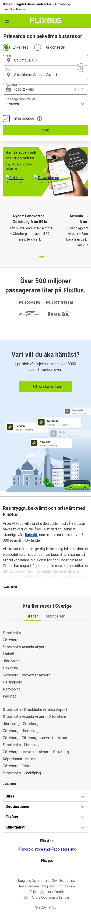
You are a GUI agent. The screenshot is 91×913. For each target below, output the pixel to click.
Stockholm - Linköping (21, 745)
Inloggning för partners (32, 880)
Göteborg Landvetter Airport (26, 675)
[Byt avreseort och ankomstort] (81, 67)
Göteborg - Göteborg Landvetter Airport (36, 738)
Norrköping (12, 689)
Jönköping (11, 661)
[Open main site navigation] (7, 20)
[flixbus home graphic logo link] (45, 20)
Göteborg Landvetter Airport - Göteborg (36, 752)
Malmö (8, 654)
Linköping (10, 668)
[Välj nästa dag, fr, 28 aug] (82, 89)
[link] (45, 415)
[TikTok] (50, 869)
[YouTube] (46, 869)
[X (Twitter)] (49, 869)
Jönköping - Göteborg (20, 723)
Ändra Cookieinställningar (50, 897)
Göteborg (10, 640)
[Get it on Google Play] (34, 849)
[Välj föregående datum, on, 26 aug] (75, 89)
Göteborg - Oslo (16, 766)
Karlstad (10, 696)
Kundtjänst (15, 827)
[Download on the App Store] (63, 849)
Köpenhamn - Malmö (19, 759)
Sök (45, 130)
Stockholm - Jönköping (22, 773)
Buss (10, 796)
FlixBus (12, 817)
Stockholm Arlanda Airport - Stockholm (35, 716)
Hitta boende (23, 118)
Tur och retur (54, 47)
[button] (45, 60)
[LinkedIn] (47, 869)
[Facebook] (43, 869)
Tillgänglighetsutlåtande (47, 892)
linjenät (31, 535)
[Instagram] (45, 869)
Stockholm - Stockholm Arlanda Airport (35, 709)
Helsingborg (12, 682)
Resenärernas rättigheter (37, 886)
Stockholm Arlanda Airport (24, 647)
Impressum (66, 886)
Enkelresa (20, 47)
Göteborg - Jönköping (20, 731)
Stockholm (12, 633)
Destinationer (18, 806)
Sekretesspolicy (63, 880)
